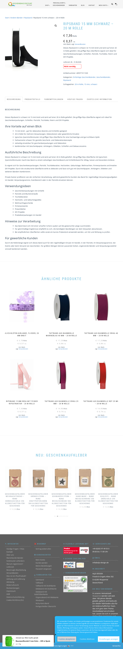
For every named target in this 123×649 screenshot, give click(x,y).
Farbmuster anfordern (15, 561)
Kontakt (92, 5)
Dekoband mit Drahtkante (46, 589)
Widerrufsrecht (12, 585)
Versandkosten (80, 44)
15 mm (87, 84)
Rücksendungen (12, 588)
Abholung (10, 582)
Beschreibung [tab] (14, 99)
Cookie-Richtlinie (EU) (15, 600)
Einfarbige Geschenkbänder (84, 77)
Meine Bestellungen (44, 566)
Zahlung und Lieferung (15, 579)
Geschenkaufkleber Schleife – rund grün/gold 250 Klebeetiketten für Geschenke (108, 498)
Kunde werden (42, 563)
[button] (56, 26)
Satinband (40, 580)
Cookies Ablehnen (87, 639)
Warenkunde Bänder (14, 558)
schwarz (94, 84)
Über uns (10, 555)
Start (7, 18)
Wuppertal (96, 596)
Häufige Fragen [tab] (75, 99)
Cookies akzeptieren (66, 639)
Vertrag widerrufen (43, 549)
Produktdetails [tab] (32, 99)
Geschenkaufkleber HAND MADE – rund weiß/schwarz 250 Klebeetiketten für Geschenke (85, 498)
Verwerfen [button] (116, 646)
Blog (83, 5)
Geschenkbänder (103, 77)
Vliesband (40, 600)
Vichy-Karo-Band (42, 603)
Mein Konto (103, 5)
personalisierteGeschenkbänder (59, 4)
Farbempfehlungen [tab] (53, 99)
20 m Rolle (79, 84)
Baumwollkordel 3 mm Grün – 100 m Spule (33, 641)
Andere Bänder (16, 18)
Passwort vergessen (44, 569)
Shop (47, 5)
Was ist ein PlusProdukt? (16, 576)
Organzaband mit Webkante (47, 597)
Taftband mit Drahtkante (46, 586)
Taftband (39, 583)
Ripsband (28, 18)
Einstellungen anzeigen (108, 639)
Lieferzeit (10, 567)
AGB (8, 594)
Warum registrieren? (14, 564)
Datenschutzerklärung (15, 597)
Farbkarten (73, 5)
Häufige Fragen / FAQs (15, 549)
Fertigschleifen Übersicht (46, 606)
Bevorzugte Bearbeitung (16, 570)
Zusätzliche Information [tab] (99, 99)
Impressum (11, 591)
